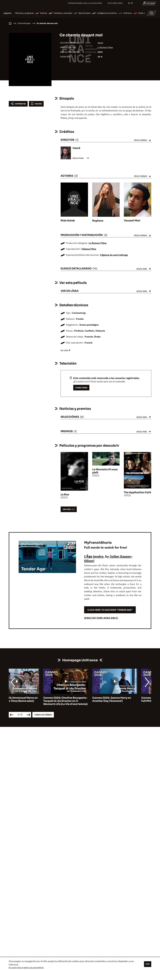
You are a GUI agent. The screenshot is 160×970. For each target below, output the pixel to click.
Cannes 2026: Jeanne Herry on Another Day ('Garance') (77, 699)
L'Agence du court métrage (114, 254)
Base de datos (84, 13)
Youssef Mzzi (132, 220)
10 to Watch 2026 (115, 3)
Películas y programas (24, 13)
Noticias (43, 13)
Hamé (100, 42)
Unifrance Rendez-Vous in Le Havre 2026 (85, 3)
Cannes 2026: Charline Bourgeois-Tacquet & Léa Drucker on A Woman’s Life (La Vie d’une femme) (31, 701)
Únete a (141, 13)
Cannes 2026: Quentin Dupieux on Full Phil (129, 699)
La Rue (65, 494)
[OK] (148, 964)
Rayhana (97, 220)
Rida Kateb (68, 220)
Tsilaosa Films (88, 248)
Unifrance (127, 13)
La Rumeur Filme (105, 47)
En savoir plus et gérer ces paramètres (26, 967)
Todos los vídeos (43, 715)
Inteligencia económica (107, 13)
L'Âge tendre (93, 556)
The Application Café (137, 492)
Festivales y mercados (63, 13)
